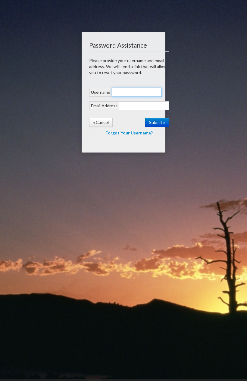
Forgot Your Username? (129, 132)
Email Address (104, 105)
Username (100, 92)
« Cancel (101, 122)
